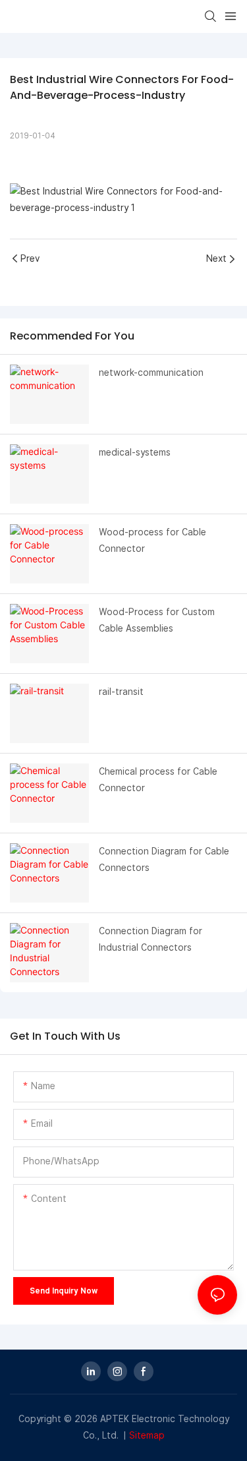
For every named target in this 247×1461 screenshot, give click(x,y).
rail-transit (121, 691)
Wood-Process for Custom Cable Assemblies (157, 620)
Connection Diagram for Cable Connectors (164, 859)
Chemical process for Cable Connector (158, 779)
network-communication (151, 372)
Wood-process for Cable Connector (152, 540)
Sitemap (147, 1435)
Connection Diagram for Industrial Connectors (150, 939)
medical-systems (135, 452)
